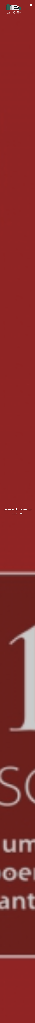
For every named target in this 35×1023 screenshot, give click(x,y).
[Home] (13, 9)
